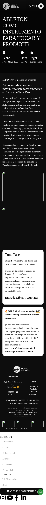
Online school (33, 400)
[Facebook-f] (16, 497)
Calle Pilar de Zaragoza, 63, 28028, (12, 384)
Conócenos (22, 404)
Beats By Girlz (14, 291)
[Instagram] (3, 497)
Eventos (12, 404)
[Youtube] (10, 497)
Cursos (22, 400)
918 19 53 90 (13, 394)
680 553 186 (13, 392)
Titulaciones (11, 400)
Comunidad (33, 404)
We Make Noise (9, 479)
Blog (4, 485)
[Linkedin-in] (23, 497)
